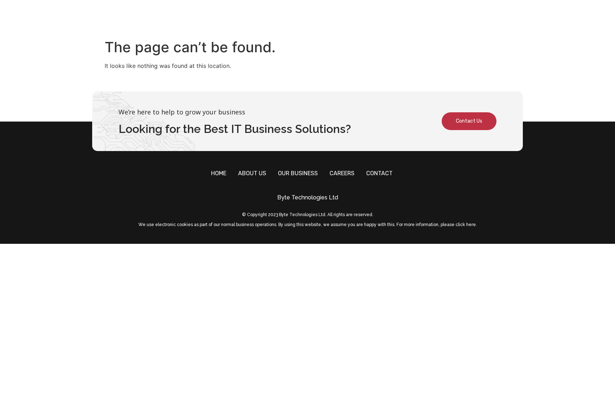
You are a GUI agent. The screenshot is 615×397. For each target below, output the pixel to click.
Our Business (402, 18)
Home (321, 18)
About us (355, 18)
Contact (486, 18)
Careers (448, 18)
